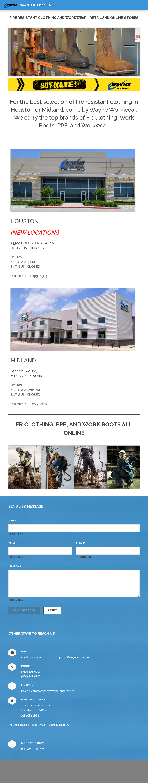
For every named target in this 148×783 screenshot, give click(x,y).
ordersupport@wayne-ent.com (69, 657)
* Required (15, 534)
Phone (80, 543)
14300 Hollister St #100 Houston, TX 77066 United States (36, 709)
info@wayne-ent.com (34, 657)
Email (12, 543)
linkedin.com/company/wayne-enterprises (47, 691)
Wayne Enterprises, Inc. (39, 5)
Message (14, 565)
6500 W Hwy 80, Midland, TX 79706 (26, 373)
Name (12, 520)
